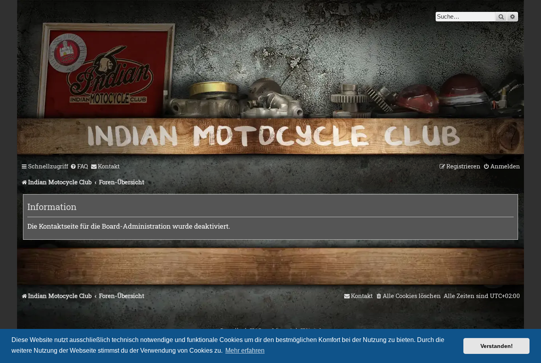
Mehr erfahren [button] (245, 350)
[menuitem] (79, 166)
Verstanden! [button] (496, 346)
